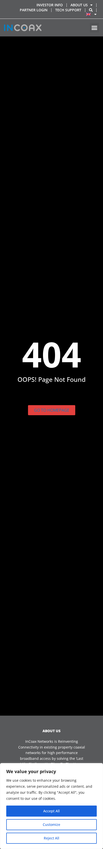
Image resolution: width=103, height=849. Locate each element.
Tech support (68, 10)
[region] (51, 806)
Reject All (51, 838)
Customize (51, 824)
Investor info (49, 5)
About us (79, 5)
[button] (94, 27)
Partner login (34, 10)
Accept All (51, 811)
